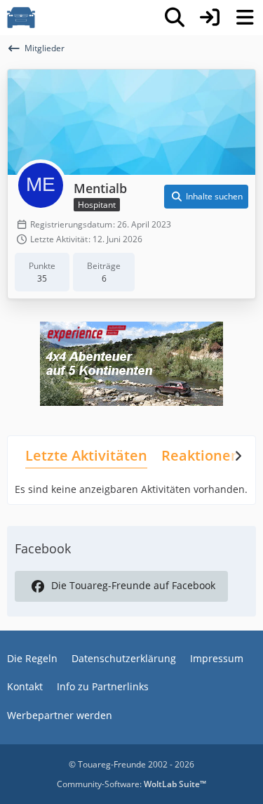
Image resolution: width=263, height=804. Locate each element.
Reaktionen (200, 455)
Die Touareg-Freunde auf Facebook (133, 585)
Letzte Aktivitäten (86, 455)
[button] (206, 197)
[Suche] (175, 18)
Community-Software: (131, 784)
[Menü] (245, 18)
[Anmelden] (210, 17)
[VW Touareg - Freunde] (21, 18)
